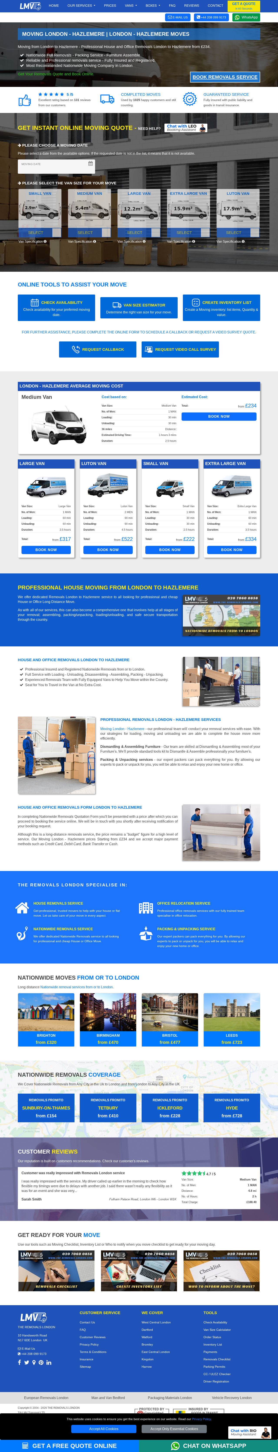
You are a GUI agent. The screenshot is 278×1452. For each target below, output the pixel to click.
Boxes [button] (152, 5)
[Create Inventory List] (139, 1270)
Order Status (212, 1336)
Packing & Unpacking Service (186, 929)
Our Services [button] (80, 5)
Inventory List (213, 1344)
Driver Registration (216, 1381)
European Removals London (46, 1397)
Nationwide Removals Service (63, 929)
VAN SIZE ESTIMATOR (139, 308)
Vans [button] (129, 5)
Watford (147, 1336)
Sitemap (85, 1366)
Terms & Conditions (93, 1351)
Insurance (86, 1359)
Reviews (191, 5)
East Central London (156, 1351)
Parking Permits (214, 1366)
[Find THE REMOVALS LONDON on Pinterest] (41, 1363)
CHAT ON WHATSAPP (214, 1445)
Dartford (147, 1329)
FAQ (83, 1329)
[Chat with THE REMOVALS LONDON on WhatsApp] (177, 1446)
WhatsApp (250, 17)
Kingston (148, 1359)
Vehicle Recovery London (232, 1397)
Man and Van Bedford (108, 1397)
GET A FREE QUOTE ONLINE (74, 1445)
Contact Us (87, 1322)
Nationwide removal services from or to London (76, 987)
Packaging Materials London (170, 1397)
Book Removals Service (225, 77)
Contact (215, 5)
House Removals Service (58, 903)
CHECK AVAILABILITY (56, 308)
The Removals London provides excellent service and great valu (74, 1173)
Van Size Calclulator (217, 1329)
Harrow (147, 1366)
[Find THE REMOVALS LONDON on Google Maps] (34, 1363)
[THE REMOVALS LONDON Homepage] (30, 6)
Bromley (147, 1344)
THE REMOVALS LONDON (64, 1407)
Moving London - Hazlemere (122, 729)
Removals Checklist (217, 1359)
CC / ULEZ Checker (217, 1373)
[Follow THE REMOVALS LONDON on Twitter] (26, 1363)
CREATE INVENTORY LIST (221, 308)
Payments (210, 1351)
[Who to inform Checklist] (222, 1270)
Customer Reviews (93, 1336)
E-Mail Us (28, 1348)
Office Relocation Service (183, 903)
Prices (110, 5)
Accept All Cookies (103, 1429)
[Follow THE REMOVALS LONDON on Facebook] (19, 1363)
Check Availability (215, 1322)
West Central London (156, 1322)
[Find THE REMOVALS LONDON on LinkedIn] (48, 1363)
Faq (172, 5)
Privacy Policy (201, 1419)
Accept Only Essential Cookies (174, 1429)
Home (54, 5)
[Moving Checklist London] (56, 1270)
